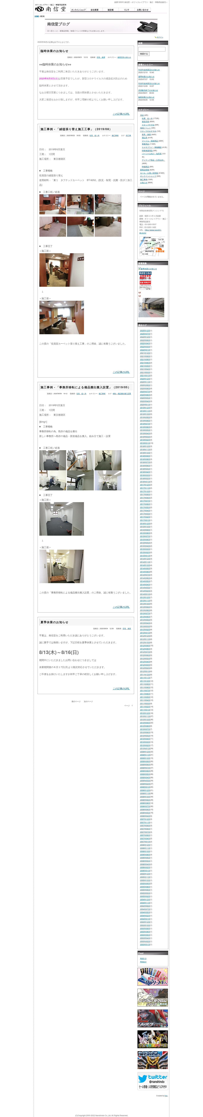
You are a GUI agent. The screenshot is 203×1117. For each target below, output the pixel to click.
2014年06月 (145, 578)
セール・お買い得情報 (149, 173)
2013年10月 (145, 603)
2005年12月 (145, 873)
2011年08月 (145, 687)
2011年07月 (145, 690)
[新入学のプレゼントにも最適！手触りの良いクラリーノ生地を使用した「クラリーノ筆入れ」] (152, 978)
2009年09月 (145, 761)
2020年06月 (145, 394)
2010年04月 (145, 738)
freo (166, 1096)
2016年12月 (145, 523)
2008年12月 (145, 790)
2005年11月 (145, 877)
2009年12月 (145, 751)
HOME (37, 16)
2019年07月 (145, 423)
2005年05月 (145, 893)
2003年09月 (145, 928)
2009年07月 (145, 767)
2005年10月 (145, 880)
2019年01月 (145, 443)
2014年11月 (145, 562)
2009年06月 (145, 771)
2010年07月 (145, 729)
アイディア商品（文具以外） (153, 160)
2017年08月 (145, 497)
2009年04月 (145, 777)
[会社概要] (94, 10)
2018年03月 (145, 475)
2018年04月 (145, 472)
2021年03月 (145, 372)
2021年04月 (145, 369)
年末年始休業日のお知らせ (149, 69)
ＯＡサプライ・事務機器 (152, 147)
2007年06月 (145, 835)
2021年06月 (145, 362)
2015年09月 (145, 530)
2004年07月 (145, 909)
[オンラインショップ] (78, 10)
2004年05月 (145, 912)
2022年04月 (145, 343)
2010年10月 (145, 719)
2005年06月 (145, 889)
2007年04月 (145, 838)
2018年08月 (145, 459)
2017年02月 (145, 517)
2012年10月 (145, 642)
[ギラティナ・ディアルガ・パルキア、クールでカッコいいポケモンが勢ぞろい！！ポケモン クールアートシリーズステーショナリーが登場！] (152, 1061)
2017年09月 (145, 494)
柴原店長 (121, 57)
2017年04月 (145, 510)
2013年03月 (145, 626)
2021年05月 (145, 366)
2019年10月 (145, 414)
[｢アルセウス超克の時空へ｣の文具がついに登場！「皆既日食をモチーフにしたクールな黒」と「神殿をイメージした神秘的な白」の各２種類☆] (152, 1040)
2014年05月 (145, 581)
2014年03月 (145, 587)
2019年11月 (145, 411)
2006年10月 (145, 851)
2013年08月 (145, 610)
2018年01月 (145, 481)
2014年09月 (145, 568)
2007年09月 (145, 825)
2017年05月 (145, 507)
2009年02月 (145, 783)
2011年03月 (145, 703)
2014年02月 (145, 591)
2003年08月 (145, 931)
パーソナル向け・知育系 (152, 153)
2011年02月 (145, 706)
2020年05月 (145, 398)
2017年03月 (145, 513)
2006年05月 (145, 861)
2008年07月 (145, 806)
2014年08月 (145, 571)
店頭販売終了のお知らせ (148, 90)
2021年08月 (145, 359)
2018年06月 (145, 465)
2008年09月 (145, 800)
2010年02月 (145, 745)
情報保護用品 (147, 150)
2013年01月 (145, 632)
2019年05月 (145, 430)
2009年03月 (145, 780)
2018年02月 (145, 478)
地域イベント (145, 128)
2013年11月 (145, 600)
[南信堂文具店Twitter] (152, 1082)
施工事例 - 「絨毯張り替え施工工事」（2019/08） (76, 129)
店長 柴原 (101, 57)
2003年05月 (145, 935)
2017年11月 (145, 488)
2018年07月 (145, 462)
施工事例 (115, 135)
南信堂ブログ (58, 23)
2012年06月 (145, 655)
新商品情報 (144, 169)
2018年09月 (145, 456)
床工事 (128, 135)
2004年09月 (145, 906)
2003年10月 (145, 925)
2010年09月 (145, 722)
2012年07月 (145, 652)
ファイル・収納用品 (150, 140)
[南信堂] (51, 8)
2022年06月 (145, 340)
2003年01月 (145, 944)
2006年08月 (145, 854)
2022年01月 (145, 350)
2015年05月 (145, 542)
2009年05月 (145, 774)
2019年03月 (145, 436)
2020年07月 (145, 391)
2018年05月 (145, 468)
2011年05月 (145, 697)
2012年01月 (145, 671)
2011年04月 (145, 700)
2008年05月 (145, 812)
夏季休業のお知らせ (55, 622)
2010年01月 (145, 748)
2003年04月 (145, 938)
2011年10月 (145, 681)
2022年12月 (145, 337)
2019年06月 (145, 427)
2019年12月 (145, 407)
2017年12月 (145, 484)
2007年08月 (145, 828)
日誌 (142, 115)
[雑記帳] (111, 10)
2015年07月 (145, 536)
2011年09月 (145, 684)
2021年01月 (145, 375)
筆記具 (144, 137)
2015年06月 (145, 539)
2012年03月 (145, 665)
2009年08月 (145, 764)
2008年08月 (145, 803)
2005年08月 (145, 886)
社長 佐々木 (94, 135)
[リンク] (127, 10)
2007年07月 (145, 832)
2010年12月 (145, 713)
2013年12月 (145, 597)
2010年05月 (145, 735)
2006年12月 (145, 845)
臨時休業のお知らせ (55, 51)
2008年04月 (145, 816)
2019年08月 (145, 420)
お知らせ (127, 57)
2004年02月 (145, 915)
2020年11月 (145, 382)
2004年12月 (145, 899)
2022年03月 (145, 346)
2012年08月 (145, 648)
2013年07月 (145, 613)
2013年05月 (145, 619)
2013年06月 (145, 616)
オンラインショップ (148, 176)
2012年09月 (145, 645)
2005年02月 (145, 896)
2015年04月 (145, 546)
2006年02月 (145, 867)
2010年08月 (145, 726)
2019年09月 (145, 417)
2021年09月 (145, 356)
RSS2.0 (143, 961)
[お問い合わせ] (143, 10)
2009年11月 (145, 754)
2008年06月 (145, 809)
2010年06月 (145, 732)
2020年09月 (145, 385)
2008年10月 (145, 796)
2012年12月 (145, 636)
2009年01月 (145, 787)
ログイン (160, 37)
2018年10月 (145, 452)
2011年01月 (145, 709)
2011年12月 (145, 674)
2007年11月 (145, 822)
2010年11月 (145, 716)
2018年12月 (145, 446)
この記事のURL (121, 114)
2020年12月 (145, 378)
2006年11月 (145, 848)
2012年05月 (145, 658)
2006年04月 (145, 864)
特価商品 (145, 166)
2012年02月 (145, 668)
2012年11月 (145, 639)
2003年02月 (145, 941)
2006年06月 (145, 857)
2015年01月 (145, 555)
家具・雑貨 (146, 134)
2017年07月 (145, 500)
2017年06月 (145, 504)
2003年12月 (145, 922)
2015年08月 (145, 533)
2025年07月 (145, 333)
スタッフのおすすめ (148, 131)
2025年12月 (145, 330)
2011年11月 (145, 677)
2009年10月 (145, 758)
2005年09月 (145, 883)
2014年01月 (145, 594)
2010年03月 (145, 742)
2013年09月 (145, 607)
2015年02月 (145, 552)
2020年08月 (145, 388)
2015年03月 (145, 549)
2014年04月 (145, 584)
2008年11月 (145, 793)
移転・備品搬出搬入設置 (122, 393)
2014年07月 (145, 574)
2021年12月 (145, 353)
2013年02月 (145, 629)
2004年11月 (145, 902)
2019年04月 (145, 433)
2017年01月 (145, 520)
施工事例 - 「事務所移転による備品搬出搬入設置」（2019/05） (86, 387)
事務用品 (145, 144)
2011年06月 (145, 693)
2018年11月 (145, 449)
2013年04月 (145, 623)
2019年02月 (145, 439)
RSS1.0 (143, 958)
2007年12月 (145, 819)
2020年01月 (145, 404)
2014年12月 (145, 558)
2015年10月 (145, 526)
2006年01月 (145, 870)
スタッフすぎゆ (148, 124)
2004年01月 (145, 919)
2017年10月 (145, 491)
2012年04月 (145, 661)
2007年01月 (145, 841)
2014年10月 (145, 565)
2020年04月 (145, 401)
